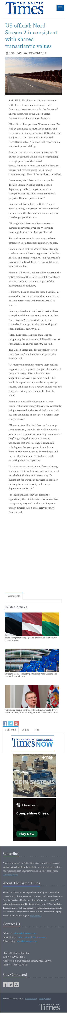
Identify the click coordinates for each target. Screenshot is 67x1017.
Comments (14, 596)
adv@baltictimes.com (27, 941)
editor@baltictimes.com (25, 933)
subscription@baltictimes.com (32, 937)
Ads (37, 730)
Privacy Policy (45, 998)
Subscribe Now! (10, 874)
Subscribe (10, 730)
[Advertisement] (33, 554)
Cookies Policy (31, 998)
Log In (25, 730)
